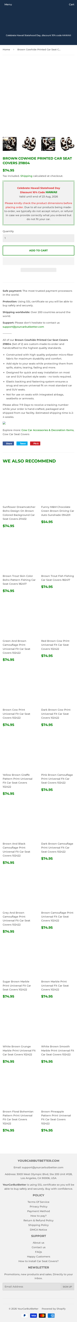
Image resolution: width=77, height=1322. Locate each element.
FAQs (38, 1252)
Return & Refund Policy (38, 1220)
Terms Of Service (38, 1202)
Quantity (8, 231)
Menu (8, 4)
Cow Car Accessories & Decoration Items (47, 430)
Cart (71, 4)
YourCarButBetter (28, 1308)
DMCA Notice (38, 1229)
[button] (38, 261)
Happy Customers (38, 1256)
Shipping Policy (38, 1225)
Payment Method (38, 1211)
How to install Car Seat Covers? (38, 1261)
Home (6, 49)
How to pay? (38, 1215)
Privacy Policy (38, 1206)
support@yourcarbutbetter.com (23, 326)
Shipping (26, 176)
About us (38, 1242)
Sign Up (67, 1286)
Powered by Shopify (54, 1308)
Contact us (38, 1247)
